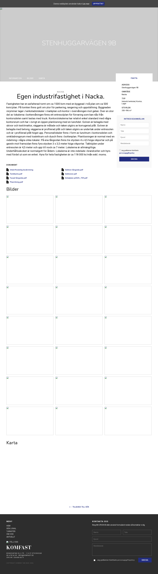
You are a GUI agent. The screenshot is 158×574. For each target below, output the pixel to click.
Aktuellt (10, 537)
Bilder (30, 78)
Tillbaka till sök (80, 507)
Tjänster (10, 531)
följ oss (13, 542)
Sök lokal (11, 528)
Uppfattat (98, 4)
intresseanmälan (4, 287)
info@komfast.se (26, 555)
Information (15, 78)
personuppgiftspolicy (126, 153)
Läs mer (85, 4)
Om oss (9, 534)
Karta (42, 78)
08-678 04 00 (11, 555)
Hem (8, 526)
